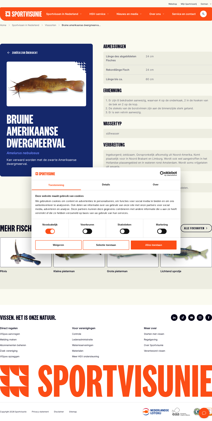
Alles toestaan (153, 245)
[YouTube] (191, 317)
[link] (196, 228)
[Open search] (203, 14)
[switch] (87, 231)
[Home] (23, 14)
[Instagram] (200, 317)
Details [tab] (106, 184)
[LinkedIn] (174, 317)
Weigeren (58, 245)
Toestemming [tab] (56, 185)
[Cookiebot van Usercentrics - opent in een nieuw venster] (162, 173)
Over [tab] (156, 184)
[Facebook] (208, 317)
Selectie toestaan (106, 245)
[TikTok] (183, 317)
